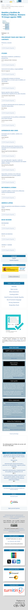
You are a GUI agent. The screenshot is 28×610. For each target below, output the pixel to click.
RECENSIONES (5, 223)
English (14, 258)
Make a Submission (14, 276)
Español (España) (14, 260)
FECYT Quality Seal (17, 339)
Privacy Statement (14, 302)
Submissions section (18, 377)
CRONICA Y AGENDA (6, 245)
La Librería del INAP (14, 541)
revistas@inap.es (14, 518)
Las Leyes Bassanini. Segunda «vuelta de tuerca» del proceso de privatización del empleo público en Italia (13, 161)
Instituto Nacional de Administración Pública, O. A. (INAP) (14, 404)
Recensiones (14, 460)
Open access (14, 289)
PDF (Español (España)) (9, 48)
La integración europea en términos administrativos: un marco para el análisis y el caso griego (13, 80)
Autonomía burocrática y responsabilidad (12, 69)
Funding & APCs (14, 294)
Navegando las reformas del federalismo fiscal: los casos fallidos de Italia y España (14, 455)
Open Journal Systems (14, 508)
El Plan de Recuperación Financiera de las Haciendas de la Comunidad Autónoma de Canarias (12, 147)
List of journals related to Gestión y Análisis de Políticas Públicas (14, 489)
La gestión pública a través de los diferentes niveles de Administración (12, 191)
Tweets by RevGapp (14, 433)
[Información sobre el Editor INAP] (14, 271)
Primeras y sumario (6, 42)
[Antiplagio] (14, 590)
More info (14, 358)
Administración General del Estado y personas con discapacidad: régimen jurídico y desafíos (14, 465)
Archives (8, 5)
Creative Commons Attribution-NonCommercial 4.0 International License (14, 530)
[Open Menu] (1, 1)
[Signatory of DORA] (14, 503)
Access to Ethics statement (14, 417)
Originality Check (14, 305)
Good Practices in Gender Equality (14, 297)
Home (2, 5)
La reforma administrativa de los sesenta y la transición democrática (13, 105)
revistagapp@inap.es (19, 516)
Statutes (14, 286)
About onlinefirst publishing (17, 429)
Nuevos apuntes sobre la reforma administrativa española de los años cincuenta (13, 93)
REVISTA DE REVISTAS (7, 234)
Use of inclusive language (14, 300)
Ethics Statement (14, 292)
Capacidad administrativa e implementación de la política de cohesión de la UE (14, 470)
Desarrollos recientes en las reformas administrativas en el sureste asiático (11, 174)
